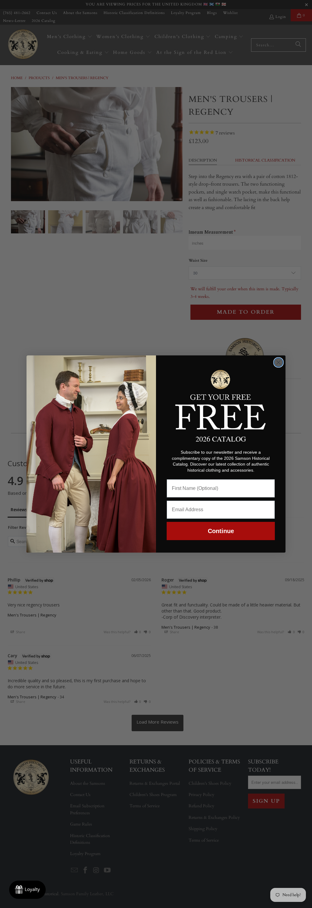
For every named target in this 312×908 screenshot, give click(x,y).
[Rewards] (27, 890)
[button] (221, 398)
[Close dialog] (278, 362)
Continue (221, 531)
